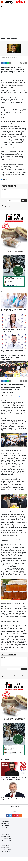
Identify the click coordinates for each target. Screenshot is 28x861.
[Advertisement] (14, 23)
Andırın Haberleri (6, 834)
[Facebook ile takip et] (7, 815)
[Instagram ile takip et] (17, 815)
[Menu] (2, 2)
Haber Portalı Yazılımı (7, 859)
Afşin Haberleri (5, 823)
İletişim (14, 810)
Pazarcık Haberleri (6, 843)
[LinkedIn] (6, 63)
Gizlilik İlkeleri (20, 810)
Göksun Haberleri (6, 827)
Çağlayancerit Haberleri (7, 830)
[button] (21, 63)
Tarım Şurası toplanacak (18, 6)
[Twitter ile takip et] (10, 815)
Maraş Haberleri (5, 821)
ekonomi (5, 181)
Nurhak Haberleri (6, 845)
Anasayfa (5, 6)
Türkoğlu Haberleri (6, 841)
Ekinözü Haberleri (6, 832)
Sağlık (9, 6)
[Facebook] (2, 63)
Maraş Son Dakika (6, 851)
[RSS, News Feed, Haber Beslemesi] (20, 815)
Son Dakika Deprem (6, 849)
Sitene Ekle (13, 811)
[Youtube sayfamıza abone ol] (14, 815)
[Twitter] (4, 63)
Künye (10, 810)
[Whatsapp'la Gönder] (8, 63)
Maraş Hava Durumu (6, 854)
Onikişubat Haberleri (6, 838)
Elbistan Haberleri (6, 825)
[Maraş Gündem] (14, 2)
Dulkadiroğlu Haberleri (7, 836)
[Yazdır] (10, 63)
